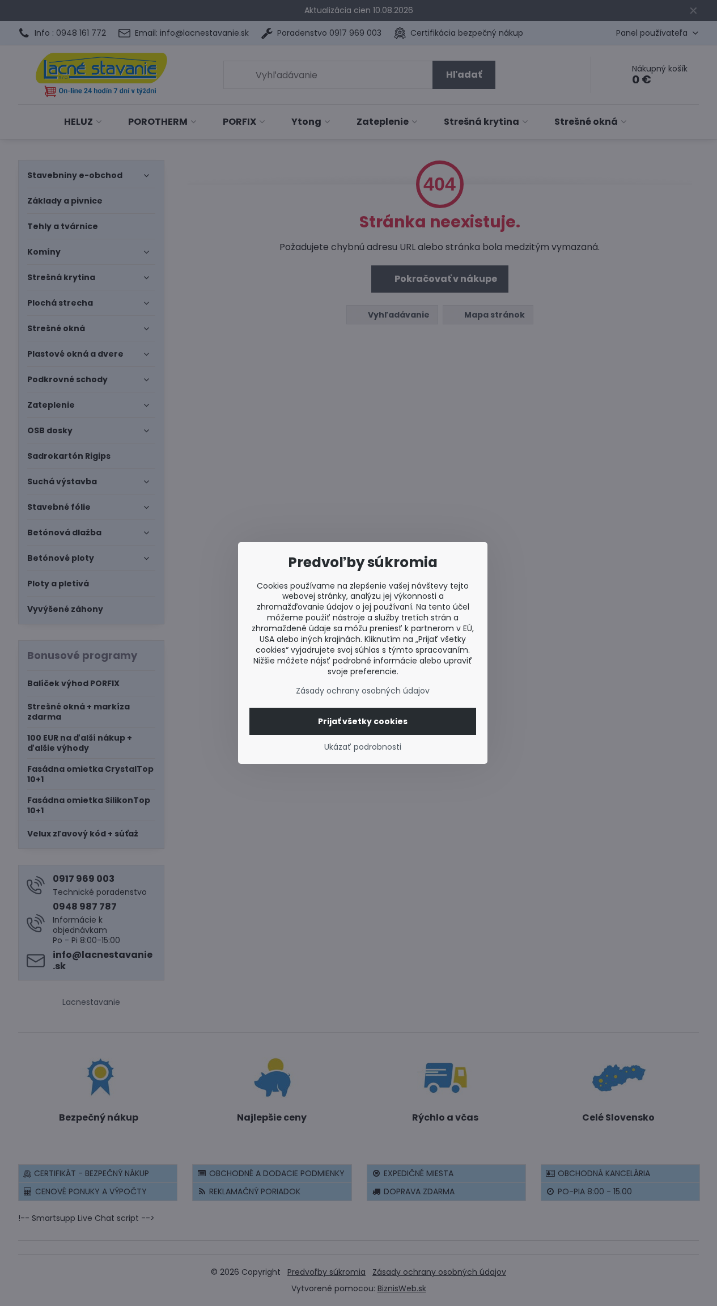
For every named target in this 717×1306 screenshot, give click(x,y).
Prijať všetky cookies (363, 721)
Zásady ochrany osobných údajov (363, 690)
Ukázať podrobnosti (362, 747)
